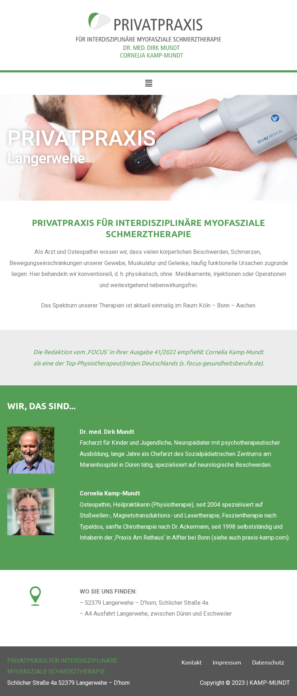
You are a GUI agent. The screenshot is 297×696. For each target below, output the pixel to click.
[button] (148, 83)
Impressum (227, 662)
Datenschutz (268, 662)
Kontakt (191, 662)
